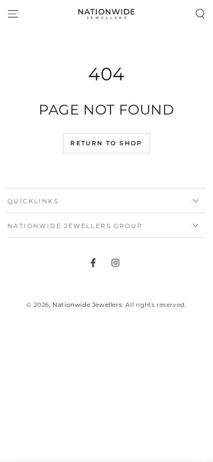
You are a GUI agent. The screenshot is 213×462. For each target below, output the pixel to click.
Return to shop (106, 143)
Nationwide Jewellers (87, 304)
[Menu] (13, 13)
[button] (200, 13)
